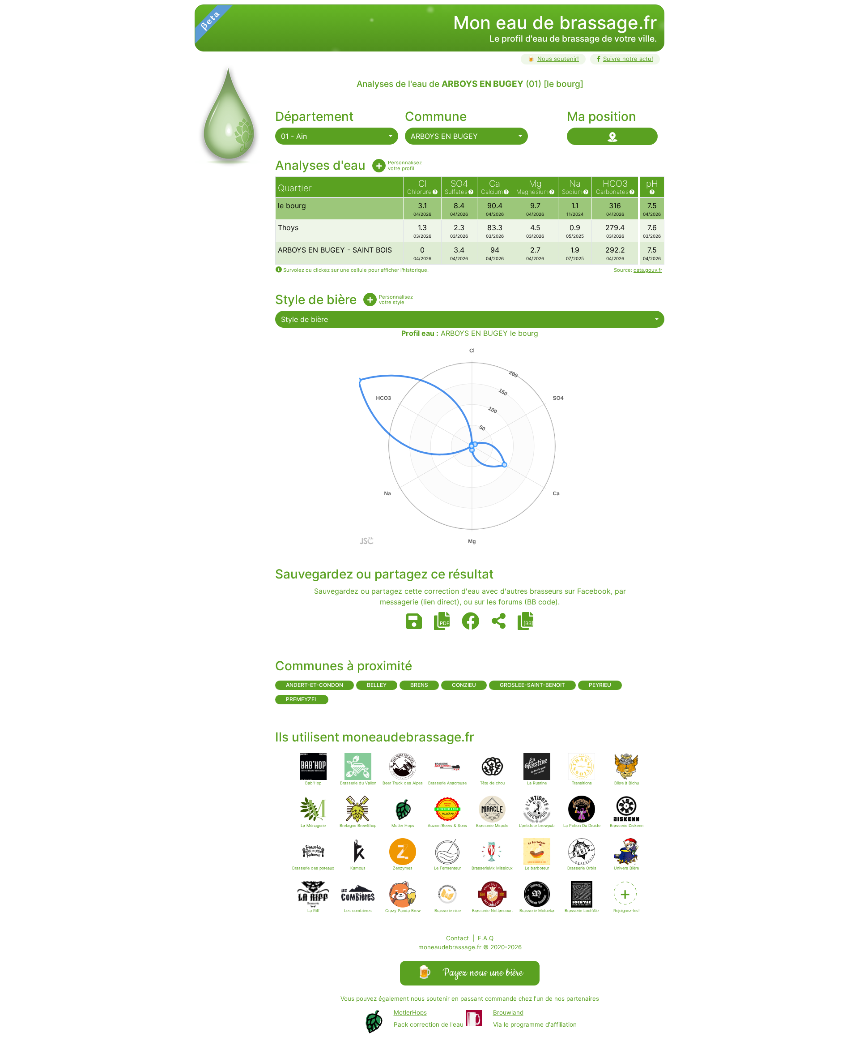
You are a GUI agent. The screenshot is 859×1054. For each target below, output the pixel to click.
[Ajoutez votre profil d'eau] (379, 165)
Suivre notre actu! (628, 58)
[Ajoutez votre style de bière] (370, 299)
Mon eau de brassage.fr (555, 23)
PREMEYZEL (302, 699)
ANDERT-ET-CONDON (314, 684)
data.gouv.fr (648, 270)
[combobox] (336, 136)
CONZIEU (464, 684)
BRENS (419, 684)
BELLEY (377, 684)
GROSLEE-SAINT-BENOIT (532, 684)
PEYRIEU (600, 684)
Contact (457, 938)
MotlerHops (410, 1012)
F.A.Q (485, 938)
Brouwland (508, 1012)
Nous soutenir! (553, 58)
